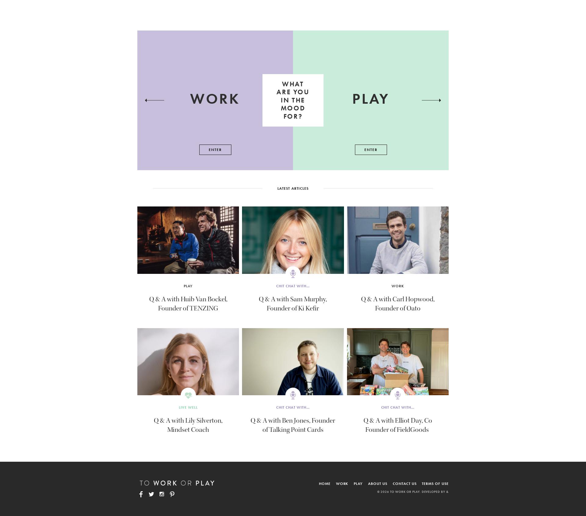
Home (325, 483)
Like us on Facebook (141, 494)
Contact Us (405, 483)
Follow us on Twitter (151, 494)
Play (188, 286)
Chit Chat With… (292, 286)
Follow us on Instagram (161, 494)
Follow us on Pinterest (172, 494)
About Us (377, 483)
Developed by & (435, 492)
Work (398, 286)
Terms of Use (435, 483)
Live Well (188, 407)
